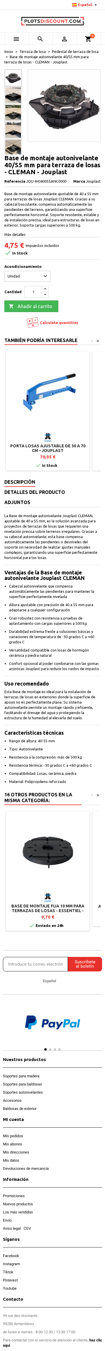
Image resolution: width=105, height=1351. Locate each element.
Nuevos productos (18, 1204)
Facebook (11, 1256)
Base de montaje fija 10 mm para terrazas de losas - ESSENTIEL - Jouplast (47, 911)
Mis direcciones (16, 1152)
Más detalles (15, 234)
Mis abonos (12, 1144)
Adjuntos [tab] (17, 502)
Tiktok (8, 1272)
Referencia (14, 181)
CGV (27, 1228)
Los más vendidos (18, 1212)
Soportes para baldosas (22, 1084)
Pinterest (10, 1280)
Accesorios (12, 1100)
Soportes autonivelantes (23, 1092)
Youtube (10, 1288)
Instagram (11, 1264)
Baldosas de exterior (19, 1108)
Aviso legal (12, 1228)
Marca (79, 181)
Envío (7, 1220)
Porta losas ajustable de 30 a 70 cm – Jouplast (47, 448)
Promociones (14, 1196)
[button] (8, 1027)
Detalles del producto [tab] (34, 492)
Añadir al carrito (30, 306)
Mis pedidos (13, 1136)
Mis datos (11, 1160)
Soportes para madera (21, 1076)
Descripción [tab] (19, 482)
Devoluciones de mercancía (26, 1168)
